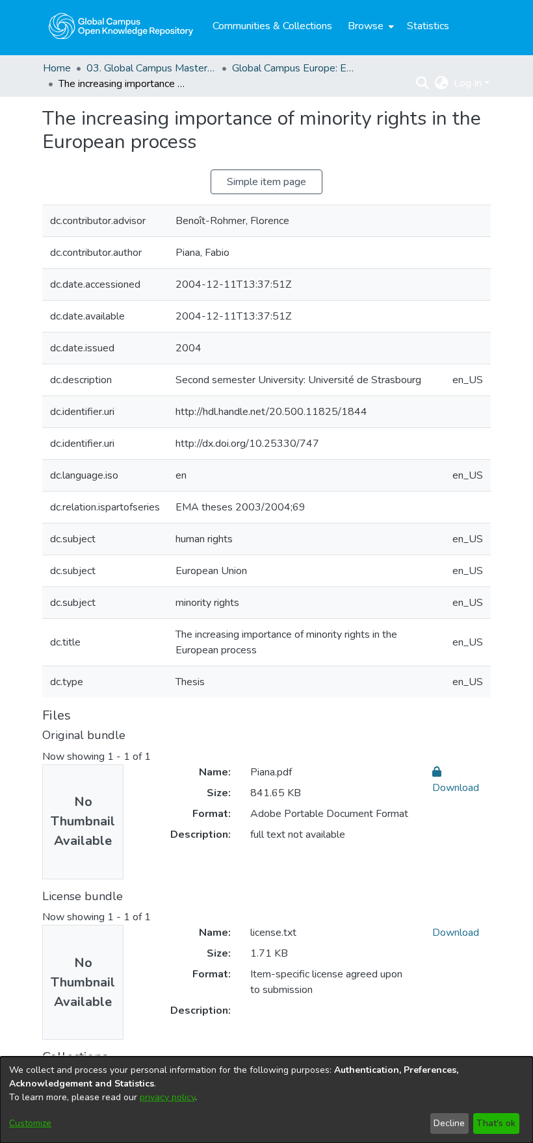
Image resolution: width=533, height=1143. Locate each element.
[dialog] (266, 1100)
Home (57, 68)
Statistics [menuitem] (428, 26)
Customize (30, 1123)
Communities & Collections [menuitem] (272, 26)
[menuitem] (369, 26)
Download (455, 932)
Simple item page (266, 182)
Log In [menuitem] (468, 83)
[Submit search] (423, 83)
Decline (449, 1123)
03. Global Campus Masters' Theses (151, 68)
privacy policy (167, 1097)
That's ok (495, 1123)
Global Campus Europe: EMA (297, 68)
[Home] (121, 25)
